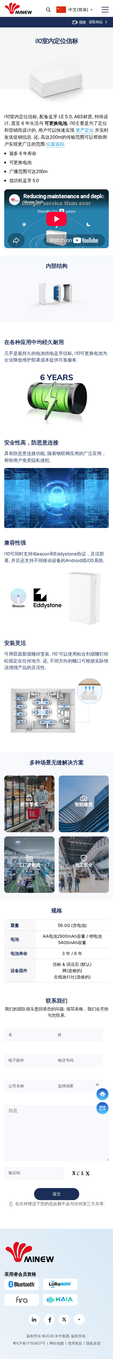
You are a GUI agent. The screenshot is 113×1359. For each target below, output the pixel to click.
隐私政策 (93, 1343)
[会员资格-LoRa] (60, 1284)
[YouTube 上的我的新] (79, 1319)
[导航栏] (103, 10)
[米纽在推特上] (64, 1319)
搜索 (48, 10)
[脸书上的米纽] (49, 1319)
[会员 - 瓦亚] (60, 1300)
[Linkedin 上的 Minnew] (34, 1319)
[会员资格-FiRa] (22, 1300)
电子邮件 (102, 1108)
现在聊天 (102, 1094)
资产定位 (85, 130)
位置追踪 (55, 144)
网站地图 (56, 1343)
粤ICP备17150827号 (29, 1343)
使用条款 (75, 1343)
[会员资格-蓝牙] (22, 1284)
